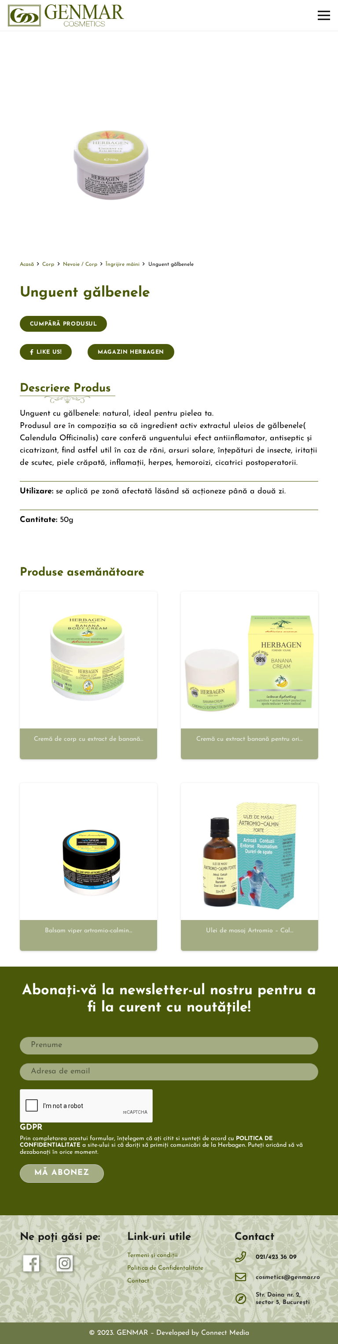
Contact (138, 1281)
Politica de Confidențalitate (165, 1268)
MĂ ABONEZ (61, 1173)
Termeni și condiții (152, 1255)
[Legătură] (66, 15)
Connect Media (225, 1333)
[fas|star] (32, 1265)
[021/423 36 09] (245, 1257)
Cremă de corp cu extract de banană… (88, 739)
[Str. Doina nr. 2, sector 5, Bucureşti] (245, 1299)
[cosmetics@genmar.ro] (245, 1278)
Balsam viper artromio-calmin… (88, 930)
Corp (48, 264)
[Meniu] (324, 15)
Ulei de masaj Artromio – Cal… (250, 930)
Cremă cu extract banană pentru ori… (249, 739)
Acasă (27, 264)
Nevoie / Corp (80, 264)
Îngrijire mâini (123, 264)
